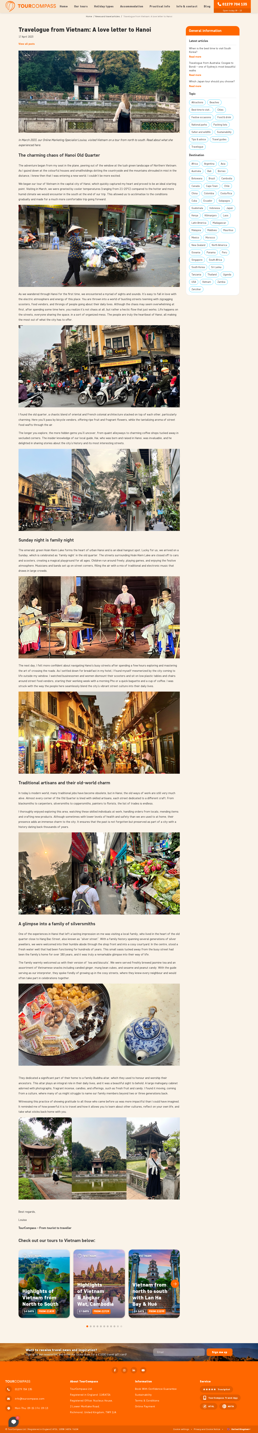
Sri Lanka (216, 267)
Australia (196, 171)
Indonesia (214, 208)
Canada (196, 186)
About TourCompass (84, 1381)
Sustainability (224, 132)
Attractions (197, 102)
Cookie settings (181, 1429)
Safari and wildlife (201, 132)
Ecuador (207, 200)
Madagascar (219, 222)
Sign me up (219, 1352)
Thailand (212, 274)
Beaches (214, 102)
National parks (199, 124)
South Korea (198, 267)
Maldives (212, 230)
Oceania (196, 252)
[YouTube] (143, 1370)
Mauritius (228, 230)
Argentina (209, 163)
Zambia (221, 281)
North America (219, 245)
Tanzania (196, 274)
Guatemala (197, 208)
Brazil (212, 178)
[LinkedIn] (134, 1370)
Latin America (199, 222)
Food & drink (224, 117)
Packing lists (220, 124)
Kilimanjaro (211, 215)
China (195, 193)
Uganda (227, 274)
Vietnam (206, 281)
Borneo (222, 171)
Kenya (195, 215)
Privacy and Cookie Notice (207, 1429)
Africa (195, 163)
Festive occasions (201, 117)
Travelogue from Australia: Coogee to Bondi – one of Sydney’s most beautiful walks (212, 66)
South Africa (215, 259)
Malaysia (196, 230)
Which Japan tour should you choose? (212, 81)
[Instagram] (124, 1370)
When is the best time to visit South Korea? (210, 50)
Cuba (194, 200)
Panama (211, 252)
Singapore (197, 259)
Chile (226, 186)
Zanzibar (196, 289)
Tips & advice (199, 139)
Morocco (210, 237)
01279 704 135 (234, 4)
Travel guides (219, 139)
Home (64, 6)
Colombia (209, 193)
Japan (229, 208)
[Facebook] (115, 1370)
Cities (220, 109)
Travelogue (197, 146)
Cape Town (212, 186)
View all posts (27, 43)
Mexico (195, 237)
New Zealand (198, 245)
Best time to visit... (201, 109)
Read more (195, 56)
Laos (225, 215)
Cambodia (226, 178)
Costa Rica (226, 193)
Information (143, 1381)
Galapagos (224, 200)
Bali (209, 171)
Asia (223, 163)
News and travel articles (107, 16)
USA (194, 281)
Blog (207, 6)
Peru (224, 252)
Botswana (197, 178)
